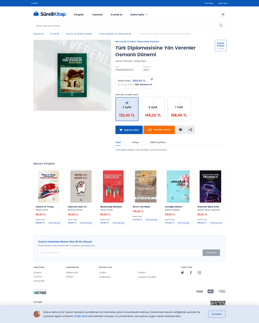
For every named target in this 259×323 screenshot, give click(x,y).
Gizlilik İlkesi (104, 276)
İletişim (70, 276)
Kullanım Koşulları (147, 276)
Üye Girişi (209, 3)
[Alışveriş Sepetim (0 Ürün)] (222, 14)
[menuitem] (79, 14)
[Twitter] (182, 272)
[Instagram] (199, 272)
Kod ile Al (116, 14)
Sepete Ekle (131, 130)
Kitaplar (79, 14)
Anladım (217, 314)
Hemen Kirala (162, 130)
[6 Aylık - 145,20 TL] (153, 98)
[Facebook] (191, 272)
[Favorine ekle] (181, 130)
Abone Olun (211, 252)
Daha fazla (137, 14)
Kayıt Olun (223, 3)
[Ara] (221, 26)
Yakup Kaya (139, 61)
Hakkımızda (72, 272)
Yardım (34, 3)
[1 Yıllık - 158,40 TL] (179, 98)
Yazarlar (97, 14)
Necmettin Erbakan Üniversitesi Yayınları (137, 41)
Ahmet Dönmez (123, 61)
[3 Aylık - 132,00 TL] (127, 98)
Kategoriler (39, 280)
